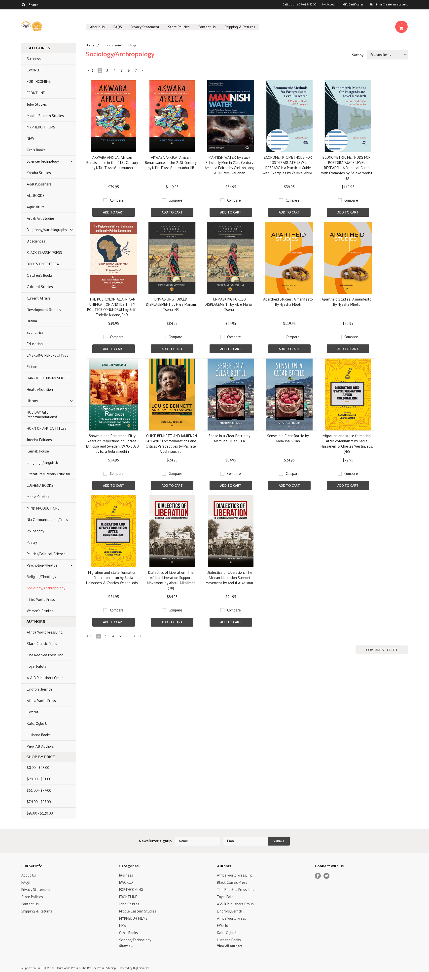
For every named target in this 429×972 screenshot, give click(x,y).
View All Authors (40, 746)
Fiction (32, 366)
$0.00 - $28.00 (38, 767)
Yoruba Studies (39, 172)
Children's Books (40, 275)
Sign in (374, 4)
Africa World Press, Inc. (45, 632)
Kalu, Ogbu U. (37, 723)
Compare (117, 200)
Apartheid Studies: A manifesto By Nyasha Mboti (288, 302)
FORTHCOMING (39, 81)
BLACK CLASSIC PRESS (44, 252)
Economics (35, 332)
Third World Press (41, 599)
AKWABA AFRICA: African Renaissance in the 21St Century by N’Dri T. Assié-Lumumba (112, 162)
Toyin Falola (36, 666)
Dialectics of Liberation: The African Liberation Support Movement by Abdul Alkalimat (229, 577)
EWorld (32, 712)
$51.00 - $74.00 (39, 790)
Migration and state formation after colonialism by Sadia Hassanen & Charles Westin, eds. (112, 577)
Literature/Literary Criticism (48, 474)
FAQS (117, 27)
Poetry (32, 542)
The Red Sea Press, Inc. (45, 655)
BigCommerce (141, 968)
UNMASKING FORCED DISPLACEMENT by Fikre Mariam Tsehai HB (171, 304)
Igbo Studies (37, 104)
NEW (30, 138)
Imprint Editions (39, 439)
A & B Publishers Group (45, 677)
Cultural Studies (40, 286)
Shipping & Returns (239, 27)
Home (90, 45)
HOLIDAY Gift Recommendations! (42, 414)
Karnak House (38, 451)
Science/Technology (43, 161)
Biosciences (36, 241)
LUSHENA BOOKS (40, 485)
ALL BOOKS (35, 195)
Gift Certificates (353, 4)
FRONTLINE (36, 93)
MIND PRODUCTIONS (43, 508)
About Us (97, 27)
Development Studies (44, 309)
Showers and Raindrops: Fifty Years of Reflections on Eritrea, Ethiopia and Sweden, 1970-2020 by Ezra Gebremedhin (112, 443)
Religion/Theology (41, 576)
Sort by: (358, 55)
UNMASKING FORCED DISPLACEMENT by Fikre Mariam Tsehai (229, 304)
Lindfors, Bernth (39, 689)
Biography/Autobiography (47, 229)
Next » (143, 71)
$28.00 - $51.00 (39, 779)
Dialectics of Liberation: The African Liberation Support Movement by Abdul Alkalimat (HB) (171, 580)
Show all (126, 945)
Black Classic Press (42, 643)
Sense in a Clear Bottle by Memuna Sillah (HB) (229, 438)
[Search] (23, 4)
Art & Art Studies (41, 218)
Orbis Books (36, 150)
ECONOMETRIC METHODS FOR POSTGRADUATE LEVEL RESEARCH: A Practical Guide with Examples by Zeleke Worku (288, 165)
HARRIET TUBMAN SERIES (48, 378)
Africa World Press (41, 700)
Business (34, 58)
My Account (329, 4)
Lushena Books (39, 734)
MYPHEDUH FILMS (41, 127)
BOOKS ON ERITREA (43, 264)
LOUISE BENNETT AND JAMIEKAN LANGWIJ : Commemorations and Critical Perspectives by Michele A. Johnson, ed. (171, 443)
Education (35, 343)
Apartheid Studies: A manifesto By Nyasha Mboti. (346, 302)
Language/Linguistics (43, 462)
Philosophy (35, 531)
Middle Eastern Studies (45, 115)
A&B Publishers (39, 184)
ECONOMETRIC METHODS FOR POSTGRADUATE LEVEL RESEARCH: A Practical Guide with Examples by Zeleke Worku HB (346, 168)
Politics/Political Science (46, 553)
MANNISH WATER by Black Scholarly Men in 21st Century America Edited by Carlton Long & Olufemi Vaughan (229, 165)
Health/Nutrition (40, 389)
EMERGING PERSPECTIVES (48, 355)
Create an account (395, 4)
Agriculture (36, 207)
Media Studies (38, 496)
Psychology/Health (42, 565)
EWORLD (33, 70)
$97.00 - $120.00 (40, 813)
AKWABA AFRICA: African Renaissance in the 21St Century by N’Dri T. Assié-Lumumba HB (171, 162)
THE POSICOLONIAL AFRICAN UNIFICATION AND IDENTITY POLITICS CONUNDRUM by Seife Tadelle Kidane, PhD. (112, 307)
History (32, 400)
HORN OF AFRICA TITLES (47, 428)
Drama (32, 321)
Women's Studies (40, 610)
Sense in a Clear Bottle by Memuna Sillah (288, 438)
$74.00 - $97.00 (39, 801)
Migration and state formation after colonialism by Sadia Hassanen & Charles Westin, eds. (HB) (347, 443)
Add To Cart (113, 212)
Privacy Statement (145, 27)
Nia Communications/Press (47, 519)
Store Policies (179, 27)
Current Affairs (39, 298)
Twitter (326, 876)
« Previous (88, 71)
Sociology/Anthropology (46, 588)
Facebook (318, 876)
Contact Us (207, 27)
